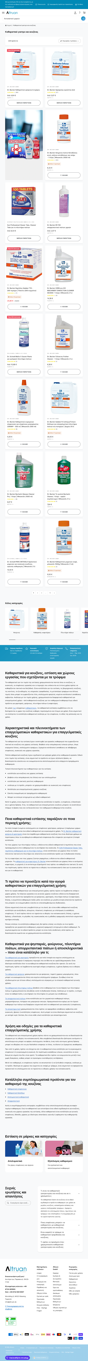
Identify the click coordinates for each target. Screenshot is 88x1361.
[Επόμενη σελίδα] (54, 593)
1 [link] (33, 593)
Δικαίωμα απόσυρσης (57, 1294)
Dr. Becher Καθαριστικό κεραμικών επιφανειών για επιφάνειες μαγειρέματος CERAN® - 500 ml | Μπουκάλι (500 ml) (22, 424)
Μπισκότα (56, 1305)
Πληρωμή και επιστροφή (41, 1283)
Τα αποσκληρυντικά (13, 1009)
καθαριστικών (30, 708)
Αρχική (9, 25)
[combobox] (44, 18)
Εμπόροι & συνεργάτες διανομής (57, 1278)
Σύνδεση (80, 4)
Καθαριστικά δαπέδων (16, 1093)
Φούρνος (16, 632)
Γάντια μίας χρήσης (76, 1273)
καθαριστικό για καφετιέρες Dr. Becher (30, 861)
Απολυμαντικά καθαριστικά (18, 1097)
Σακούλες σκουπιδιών (73, 1283)
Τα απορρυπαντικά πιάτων (15, 998)
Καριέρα (55, 1273)
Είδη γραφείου (74, 1294)
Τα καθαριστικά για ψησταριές (17, 958)
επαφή (39, 1273)
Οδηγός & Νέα (42, 1293)
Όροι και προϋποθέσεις (58, 1289)
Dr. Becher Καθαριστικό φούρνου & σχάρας (23, 90)
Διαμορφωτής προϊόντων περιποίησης (61, 4)
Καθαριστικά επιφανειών (17, 1089)
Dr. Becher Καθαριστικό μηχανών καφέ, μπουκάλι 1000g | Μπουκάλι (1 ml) (62, 563)
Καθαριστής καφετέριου (42, 632)
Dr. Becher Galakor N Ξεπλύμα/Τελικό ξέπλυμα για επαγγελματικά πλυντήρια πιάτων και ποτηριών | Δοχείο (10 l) (62, 424)
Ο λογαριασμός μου (42, 1277)
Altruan (12, 1347)
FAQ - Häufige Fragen (42, 1309)
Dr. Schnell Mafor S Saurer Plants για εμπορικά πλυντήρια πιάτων (19, 358)
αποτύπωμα (57, 1285)
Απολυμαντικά (74, 1276)
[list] (44, 653)
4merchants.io (10, 1352)
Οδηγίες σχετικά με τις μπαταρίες (60, 1309)
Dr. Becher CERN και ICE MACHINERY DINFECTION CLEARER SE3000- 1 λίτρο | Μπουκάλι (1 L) (60, 290)
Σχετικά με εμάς (42, 1296)
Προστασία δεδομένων (41, 1300)
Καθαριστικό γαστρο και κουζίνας (24, 25)
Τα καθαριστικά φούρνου (14, 974)
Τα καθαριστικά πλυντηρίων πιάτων (19, 988)
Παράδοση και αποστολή (42, 1288)
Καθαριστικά (73, 1279)
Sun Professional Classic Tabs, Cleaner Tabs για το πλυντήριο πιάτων (21, 226)
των (14, 708)
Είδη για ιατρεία (74, 1291)
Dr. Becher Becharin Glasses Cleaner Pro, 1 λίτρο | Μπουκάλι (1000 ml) (20, 495)
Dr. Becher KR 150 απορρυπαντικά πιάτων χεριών (59, 226)
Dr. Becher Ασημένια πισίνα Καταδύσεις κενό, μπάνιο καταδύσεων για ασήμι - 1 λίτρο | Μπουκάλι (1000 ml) (62, 155)
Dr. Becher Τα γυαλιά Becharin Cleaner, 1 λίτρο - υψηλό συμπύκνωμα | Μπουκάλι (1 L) (58, 496)
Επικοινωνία (41, 4)
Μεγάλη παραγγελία (24, 103)
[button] (3, 12)
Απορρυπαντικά (14, 1101)
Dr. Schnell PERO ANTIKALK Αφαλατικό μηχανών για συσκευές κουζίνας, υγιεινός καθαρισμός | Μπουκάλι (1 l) (22, 564)
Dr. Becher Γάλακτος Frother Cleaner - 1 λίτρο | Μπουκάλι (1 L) (60, 358)
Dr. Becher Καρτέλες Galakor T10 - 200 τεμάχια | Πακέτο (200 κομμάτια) (21, 289)
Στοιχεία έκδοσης (43, 1305)
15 (50, 593)
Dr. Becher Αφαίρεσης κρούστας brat (61, 90)
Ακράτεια (72, 1288)
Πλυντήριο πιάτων (67, 632)
